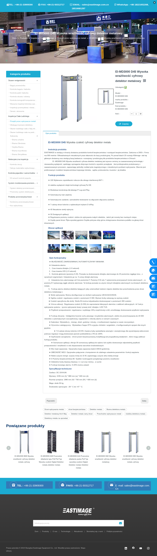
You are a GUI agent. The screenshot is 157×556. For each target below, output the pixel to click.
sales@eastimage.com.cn (95, 4)
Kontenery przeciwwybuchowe (22, 202)
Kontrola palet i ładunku (19, 93)
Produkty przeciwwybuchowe (20, 197)
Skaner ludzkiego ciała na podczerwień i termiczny (25, 132)
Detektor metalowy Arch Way (56, 414)
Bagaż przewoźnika (17, 85)
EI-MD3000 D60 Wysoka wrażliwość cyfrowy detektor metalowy (106, 459)
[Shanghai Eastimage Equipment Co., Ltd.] (78, 512)
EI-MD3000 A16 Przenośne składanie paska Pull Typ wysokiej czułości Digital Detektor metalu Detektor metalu (78, 462)
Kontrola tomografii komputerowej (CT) (25, 100)
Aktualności (78, 531)
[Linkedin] (126, 548)
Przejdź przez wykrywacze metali (23, 121)
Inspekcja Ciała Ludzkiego (18, 116)
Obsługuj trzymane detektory (21, 125)
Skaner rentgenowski (16, 80)
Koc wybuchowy (16, 206)
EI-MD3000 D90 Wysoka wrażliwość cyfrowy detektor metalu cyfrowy (133, 459)
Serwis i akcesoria (17, 111)
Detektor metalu (96, 409)
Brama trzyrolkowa (19, 151)
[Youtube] (141, 548)
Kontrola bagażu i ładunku (20, 89)
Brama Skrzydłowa (19, 154)
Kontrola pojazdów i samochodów (21, 173)
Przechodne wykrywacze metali (109, 414)
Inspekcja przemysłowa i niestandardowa (25, 108)
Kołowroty (14, 136)
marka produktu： (122, 100)
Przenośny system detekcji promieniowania (25, 192)
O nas (55, 531)
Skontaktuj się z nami (94, 531)
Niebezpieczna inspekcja (18, 159)
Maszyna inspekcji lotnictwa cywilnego (25, 104)
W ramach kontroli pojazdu (20, 178)
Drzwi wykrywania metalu (54, 409)
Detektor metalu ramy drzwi (81, 414)
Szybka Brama (17, 147)
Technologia (65, 531)
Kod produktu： (121, 106)
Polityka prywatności (114, 531)
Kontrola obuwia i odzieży (20, 97)
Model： (118, 93)
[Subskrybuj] (120, 523)
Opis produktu (51, 133)
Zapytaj (125, 124)
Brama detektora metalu (116, 409)
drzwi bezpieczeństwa (76, 409)
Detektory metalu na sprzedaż (56, 418)
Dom (36, 531)
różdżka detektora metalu (135, 414)
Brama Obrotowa (18, 143)
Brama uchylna (18, 140)
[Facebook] (133, 548)
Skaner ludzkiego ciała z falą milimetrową (25, 129)
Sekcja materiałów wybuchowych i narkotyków (25, 168)
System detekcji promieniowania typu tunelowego (25, 188)
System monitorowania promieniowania (24, 183)
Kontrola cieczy (16, 164)
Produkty (45, 531)
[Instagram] (148, 548)
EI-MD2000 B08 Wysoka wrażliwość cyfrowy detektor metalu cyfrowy (24, 459)
